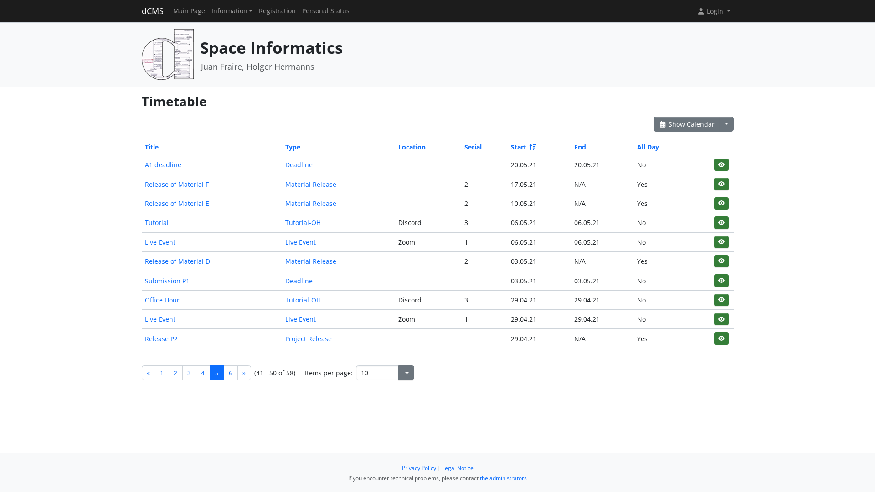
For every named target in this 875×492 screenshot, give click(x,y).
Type (292, 147)
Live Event (160, 242)
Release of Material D (177, 261)
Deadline (299, 164)
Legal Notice (458, 468)
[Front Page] (168, 54)
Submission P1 (167, 281)
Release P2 (161, 338)
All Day (648, 147)
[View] (721, 165)
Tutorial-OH (303, 222)
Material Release (310, 184)
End (580, 147)
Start (518, 147)
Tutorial (157, 222)
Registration (277, 11)
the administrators (503, 478)
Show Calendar (691, 124)
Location (412, 147)
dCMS (153, 10)
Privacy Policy (419, 468)
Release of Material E (177, 203)
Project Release (308, 338)
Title (152, 147)
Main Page (189, 11)
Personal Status (326, 11)
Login (715, 11)
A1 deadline (163, 164)
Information (229, 11)
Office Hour (162, 300)
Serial (473, 147)
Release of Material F (177, 184)
